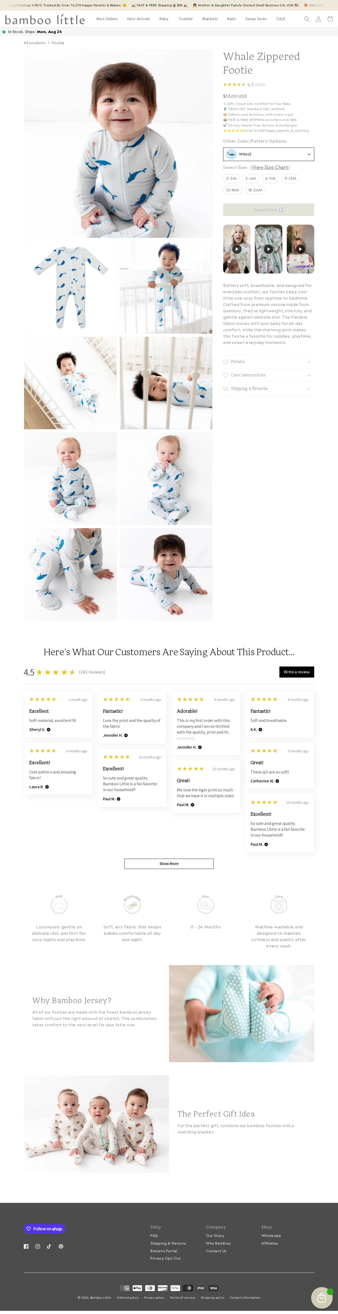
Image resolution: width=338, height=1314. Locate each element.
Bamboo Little (100, 1297)
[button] (139, 19)
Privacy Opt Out (166, 1258)
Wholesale (271, 1236)
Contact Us (216, 1251)
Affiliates (269, 1243)
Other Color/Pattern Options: (255, 141)
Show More (186, 738)
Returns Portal (164, 1251)
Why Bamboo (218, 1243)
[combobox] (268, 154)
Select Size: (235, 167)
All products (35, 43)
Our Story (215, 1236)
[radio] (231, 178)
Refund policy (128, 1297)
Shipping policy (213, 1297)
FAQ (154, 1236)
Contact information (245, 1297)
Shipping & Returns (168, 1243)
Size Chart (276, 167)
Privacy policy (154, 1297)
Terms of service (183, 1297)
